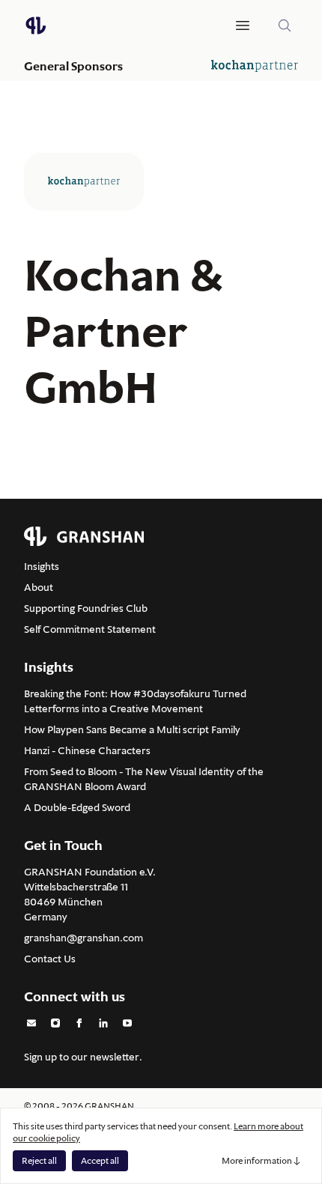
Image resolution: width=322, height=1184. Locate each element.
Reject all (39, 1160)
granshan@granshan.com (83, 937)
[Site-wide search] (284, 25)
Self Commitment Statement (90, 629)
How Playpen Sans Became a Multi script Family (132, 729)
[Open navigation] (242, 25)
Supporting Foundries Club (86, 608)
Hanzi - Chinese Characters (87, 750)
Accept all (100, 1160)
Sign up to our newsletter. (83, 1056)
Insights (41, 566)
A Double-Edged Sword (77, 807)
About (38, 587)
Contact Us (50, 958)
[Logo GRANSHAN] (36, 25)
